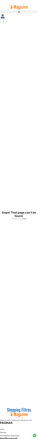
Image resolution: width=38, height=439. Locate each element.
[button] (19, 11)
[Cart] (3, 21)
